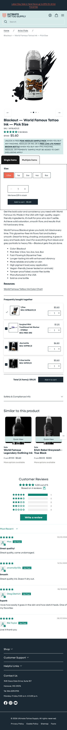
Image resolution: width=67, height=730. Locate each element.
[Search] (5, 22)
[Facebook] (5, 703)
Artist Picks (23, 30)
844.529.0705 (13, 691)
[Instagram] (10, 703)
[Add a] (25, 189)
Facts (53, 723)
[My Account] (50, 15)
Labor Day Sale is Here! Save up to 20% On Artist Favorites (34, 5)
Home (6, 30)
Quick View (18, 439)
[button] (10, 131)
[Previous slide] (7, 112)
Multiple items (29, 159)
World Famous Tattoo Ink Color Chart (23, 288)
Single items (10, 159)
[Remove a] (11, 189)
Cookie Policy (32, 723)
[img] (6, 537)
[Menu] (63, 15)
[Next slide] (59, 112)
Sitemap (44, 723)
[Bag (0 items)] (56, 15)
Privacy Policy (17, 723)
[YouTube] (15, 703)
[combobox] (35, 21)
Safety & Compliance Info (17, 396)
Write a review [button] (33, 517)
